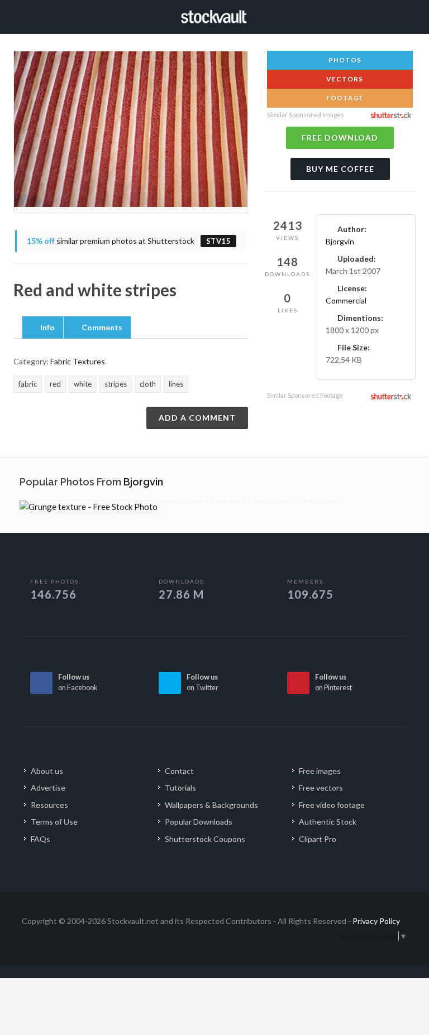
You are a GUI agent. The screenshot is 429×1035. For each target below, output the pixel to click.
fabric (27, 383)
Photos (344, 60)
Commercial (346, 300)
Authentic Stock (327, 821)
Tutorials (180, 787)
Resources (49, 805)
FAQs (40, 839)
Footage (344, 98)
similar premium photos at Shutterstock (129, 240)
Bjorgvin (340, 241)
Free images (320, 771)
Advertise (48, 787)
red (55, 383)
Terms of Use (54, 821)
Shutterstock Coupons (205, 839)
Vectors (344, 79)
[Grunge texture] (89, 506)
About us (47, 771)
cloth (148, 383)
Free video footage (332, 805)
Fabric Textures (77, 361)
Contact (179, 771)
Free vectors (321, 787)
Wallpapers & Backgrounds (211, 805)
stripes (115, 383)
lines (176, 383)
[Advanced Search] (396, 15)
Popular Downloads (198, 821)
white (83, 383)
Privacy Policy (376, 921)
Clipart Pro (317, 839)
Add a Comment (197, 417)
